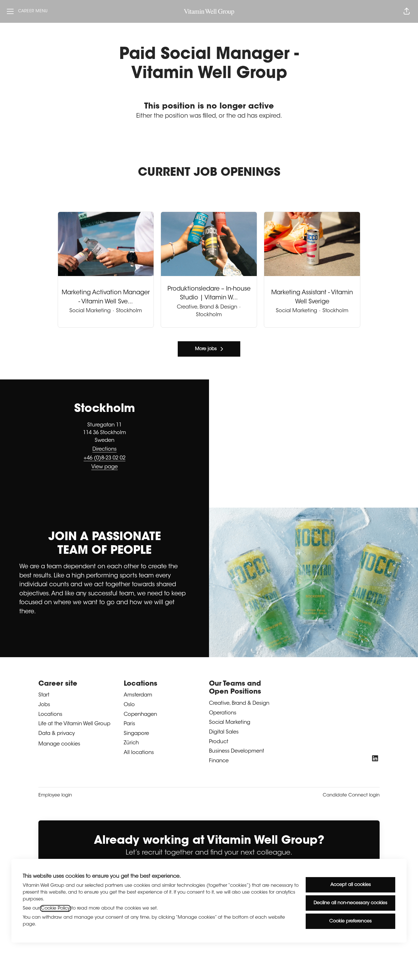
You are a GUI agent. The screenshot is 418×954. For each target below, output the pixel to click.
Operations (222, 713)
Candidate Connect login (351, 795)
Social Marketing (229, 722)
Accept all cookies (350, 884)
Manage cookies (59, 744)
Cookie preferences (350, 921)
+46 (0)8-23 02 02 (104, 458)
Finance (219, 761)
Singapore (136, 733)
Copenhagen (140, 714)
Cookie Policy (55, 908)
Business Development (236, 751)
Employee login (55, 795)
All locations (139, 752)
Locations (50, 714)
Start (43, 695)
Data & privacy (56, 733)
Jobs (44, 705)
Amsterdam (138, 695)
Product (218, 742)
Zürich (131, 743)
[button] (407, 11)
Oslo (129, 705)
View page (104, 467)
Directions (104, 449)
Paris (129, 724)
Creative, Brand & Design (239, 703)
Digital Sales (224, 732)
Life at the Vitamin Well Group (74, 724)
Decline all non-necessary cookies (350, 903)
